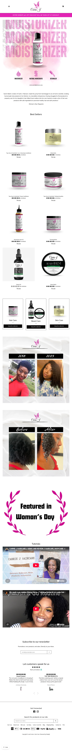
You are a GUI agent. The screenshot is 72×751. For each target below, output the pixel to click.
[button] (16, 155)
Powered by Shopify (45, 734)
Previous (4, 53)
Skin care (23, 725)
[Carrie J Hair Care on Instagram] (38, 712)
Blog (44, 725)
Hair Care (9, 725)
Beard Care (16, 725)
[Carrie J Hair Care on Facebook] (34, 712)
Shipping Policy (50, 725)
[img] (36, 667)
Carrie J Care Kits (37, 725)
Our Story (29, 725)
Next (68, 53)
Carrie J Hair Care (35, 734)
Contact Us (58, 725)
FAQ (64, 725)
